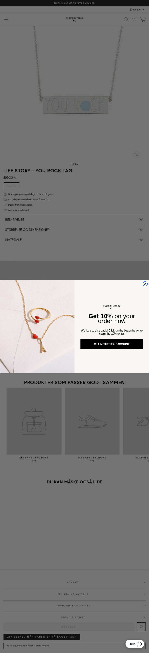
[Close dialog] (145, 284)
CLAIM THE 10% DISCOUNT (111, 344)
